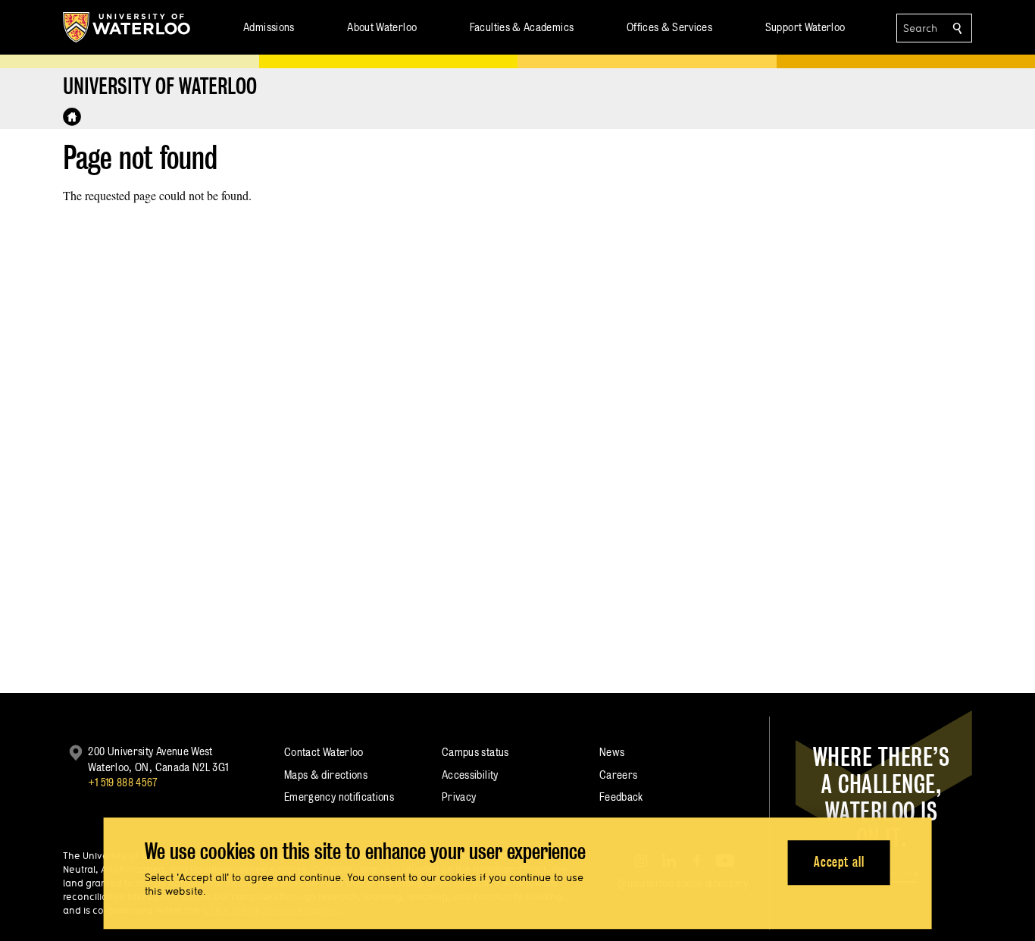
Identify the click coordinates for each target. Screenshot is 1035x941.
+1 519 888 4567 (123, 782)
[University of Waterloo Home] (127, 27)
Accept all (839, 862)
